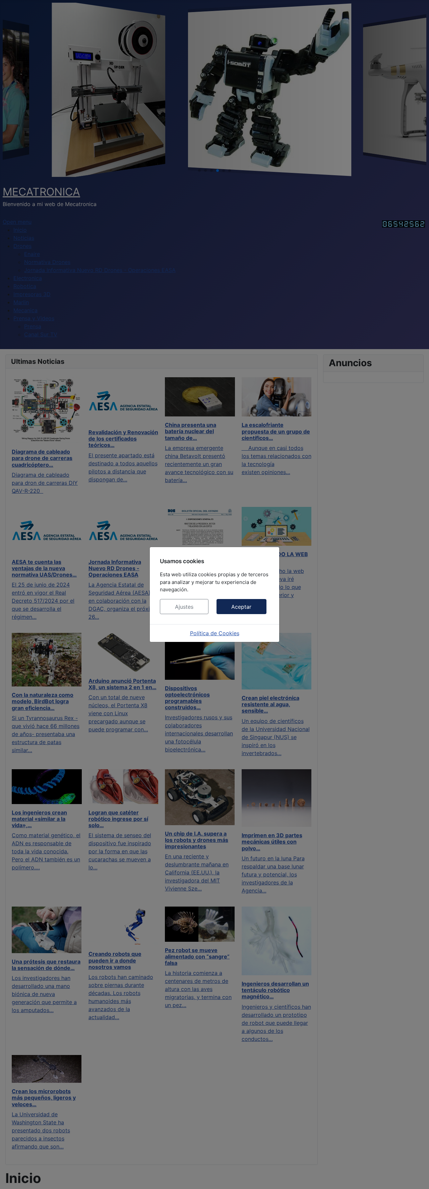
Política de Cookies (214, 633)
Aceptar (241, 606)
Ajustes (184, 606)
